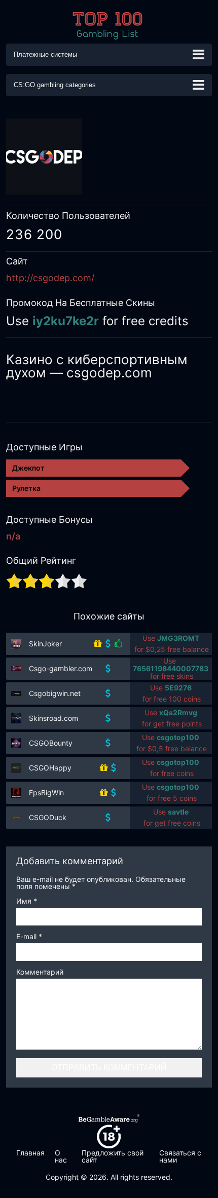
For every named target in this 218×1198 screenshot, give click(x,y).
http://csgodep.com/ (50, 278)
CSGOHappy (50, 767)
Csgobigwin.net (55, 693)
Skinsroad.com (53, 718)
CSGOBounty (50, 743)
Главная (30, 1152)
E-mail (29, 937)
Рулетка (26, 488)
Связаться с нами (180, 1156)
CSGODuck (47, 817)
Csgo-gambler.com (60, 668)
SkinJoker (45, 643)
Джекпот (28, 467)
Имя (26, 901)
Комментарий (39, 972)
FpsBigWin (46, 792)
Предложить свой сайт (112, 1156)
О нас (61, 1156)
